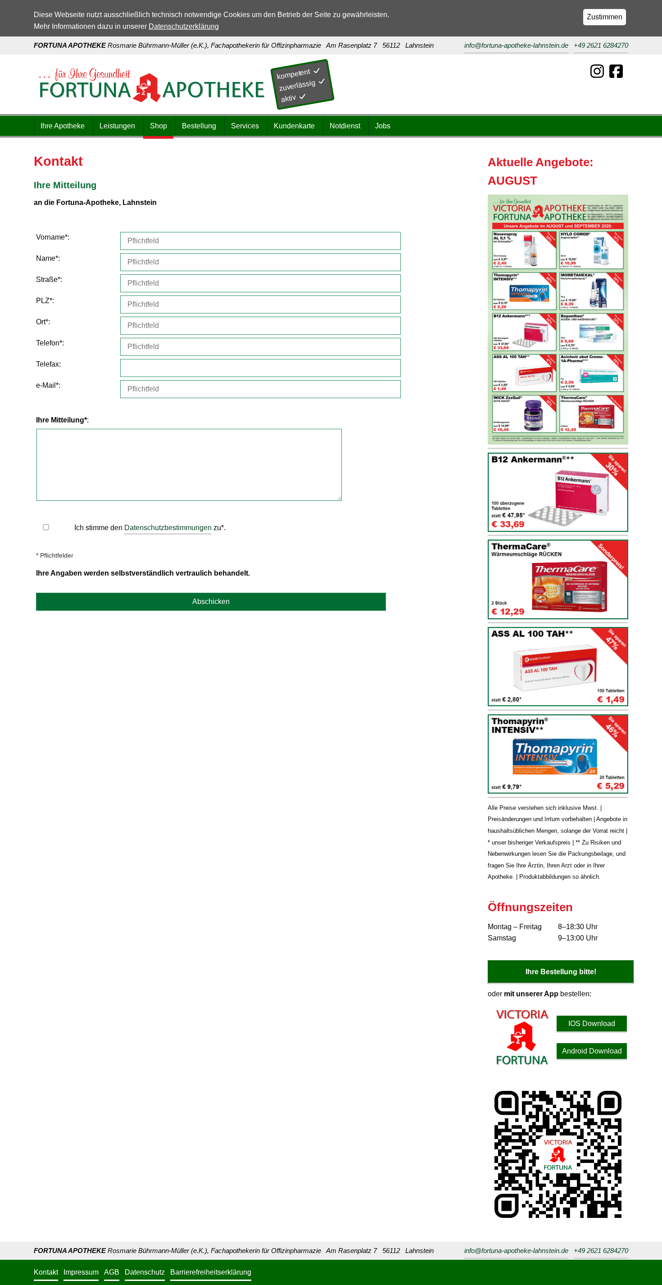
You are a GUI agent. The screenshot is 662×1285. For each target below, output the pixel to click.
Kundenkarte (294, 126)
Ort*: (43, 322)
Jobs (382, 126)
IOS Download (591, 1023)
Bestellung (199, 126)
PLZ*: (45, 300)
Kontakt (46, 1272)
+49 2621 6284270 (601, 45)
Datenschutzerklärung (184, 26)
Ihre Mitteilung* (61, 420)
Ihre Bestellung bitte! (561, 972)
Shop (158, 126)
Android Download (592, 1051)
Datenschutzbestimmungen (168, 527)
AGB (111, 1272)
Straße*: (49, 279)
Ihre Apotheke (63, 126)
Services (245, 126)
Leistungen (117, 126)
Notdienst (345, 126)
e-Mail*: (48, 385)
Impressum (81, 1272)
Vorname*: (52, 237)
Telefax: (48, 364)
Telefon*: (50, 343)
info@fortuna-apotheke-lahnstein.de (516, 45)
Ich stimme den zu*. (150, 527)
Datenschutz (145, 1272)
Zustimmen (604, 17)
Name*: (48, 258)
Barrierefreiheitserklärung (210, 1272)
